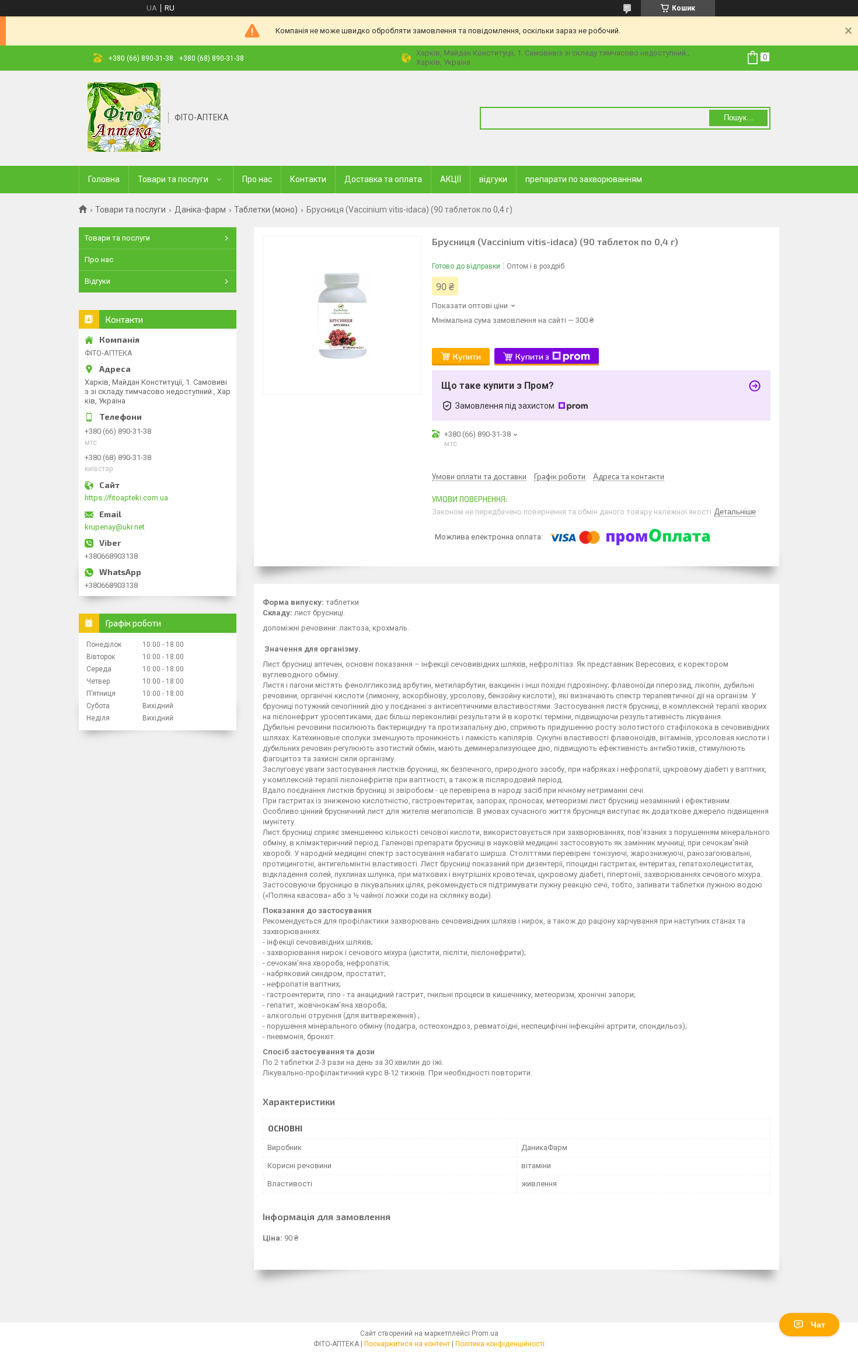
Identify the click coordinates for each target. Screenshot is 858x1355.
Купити (467, 356)
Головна (104, 179)
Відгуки (97, 281)
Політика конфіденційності (500, 1344)
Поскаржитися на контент (407, 1344)
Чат (818, 1324)
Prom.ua (485, 1333)
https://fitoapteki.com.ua (126, 497)
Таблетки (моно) (266, 209)
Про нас (257, 179)
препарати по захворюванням (583, 179)
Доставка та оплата (383, 179)
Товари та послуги (173, 179)
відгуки (493, 179)
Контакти (308, 179)
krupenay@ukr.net (115, 527)
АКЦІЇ (450, 179)
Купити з (532, 356)
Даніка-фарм (200, 209)
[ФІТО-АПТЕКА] (124, 117)
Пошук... (739, 117)
